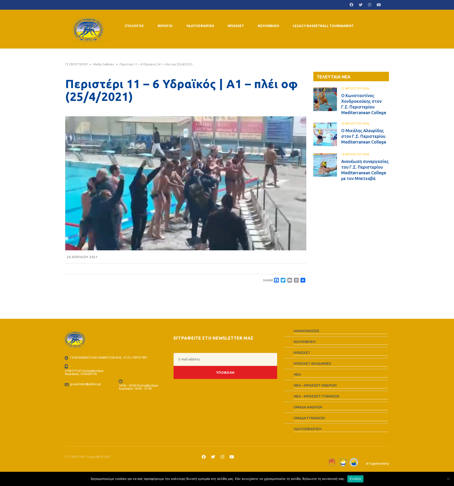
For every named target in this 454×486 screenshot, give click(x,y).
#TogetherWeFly (377, 463)
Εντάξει (355, 479)
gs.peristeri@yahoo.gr (85, 384)
